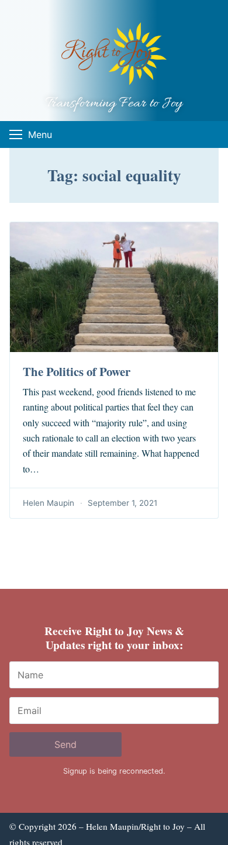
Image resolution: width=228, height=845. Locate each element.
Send (65, 744)
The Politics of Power (76, 371)
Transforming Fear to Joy (114, 103)
